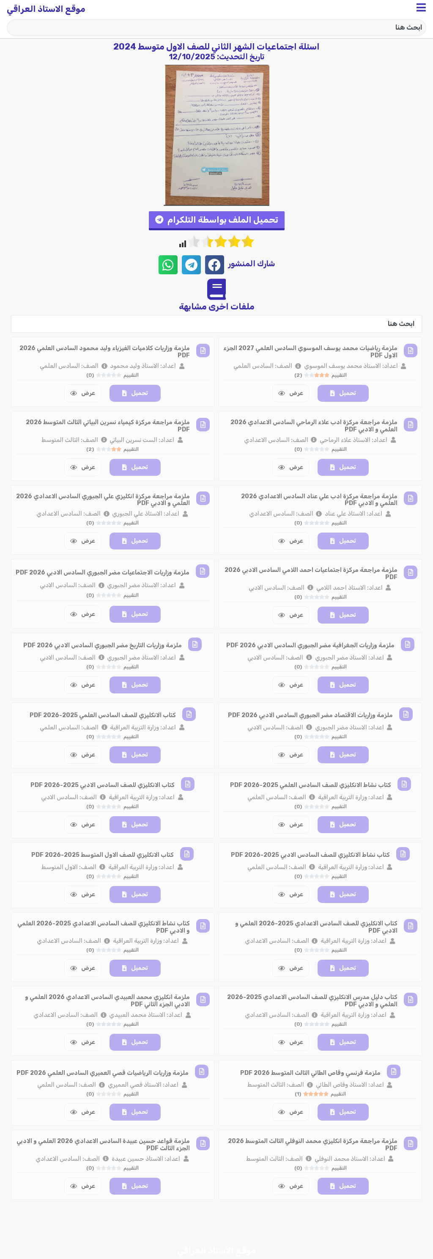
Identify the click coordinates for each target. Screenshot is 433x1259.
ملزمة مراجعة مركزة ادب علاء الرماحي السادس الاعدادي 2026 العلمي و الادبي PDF (313, 426)
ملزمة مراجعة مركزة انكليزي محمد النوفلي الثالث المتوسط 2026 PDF (312, 1145)
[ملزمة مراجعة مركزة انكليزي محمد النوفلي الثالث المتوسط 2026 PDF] (410, 1143)
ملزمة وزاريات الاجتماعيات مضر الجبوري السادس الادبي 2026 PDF (102, 572)
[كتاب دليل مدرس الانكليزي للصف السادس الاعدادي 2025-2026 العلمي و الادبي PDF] (410, 999)
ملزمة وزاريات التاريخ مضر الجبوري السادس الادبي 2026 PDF (102, 645)
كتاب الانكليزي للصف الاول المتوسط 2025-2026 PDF (102, 855)
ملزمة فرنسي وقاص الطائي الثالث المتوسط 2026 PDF (310, 1073)
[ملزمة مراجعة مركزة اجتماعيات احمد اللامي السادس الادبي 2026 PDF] (410, 572)
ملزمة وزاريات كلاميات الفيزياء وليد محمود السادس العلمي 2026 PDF (104, 352)
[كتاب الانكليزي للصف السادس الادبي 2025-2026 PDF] (188, 784)
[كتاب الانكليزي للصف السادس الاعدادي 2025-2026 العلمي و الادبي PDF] (410, 926)
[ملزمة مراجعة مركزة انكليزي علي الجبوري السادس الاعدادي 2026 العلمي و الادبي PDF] (203, 498)
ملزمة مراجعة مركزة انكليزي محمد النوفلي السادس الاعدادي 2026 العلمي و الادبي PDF (109, 1219)
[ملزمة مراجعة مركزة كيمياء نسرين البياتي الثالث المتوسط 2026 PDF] (203, 424)
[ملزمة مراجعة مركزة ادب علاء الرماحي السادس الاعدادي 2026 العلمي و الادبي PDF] (410, 424)
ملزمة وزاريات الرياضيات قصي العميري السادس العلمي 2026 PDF (102, 1073)
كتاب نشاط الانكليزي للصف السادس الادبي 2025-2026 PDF (310, 855)
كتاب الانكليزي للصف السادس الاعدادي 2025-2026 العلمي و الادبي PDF (316, 927)
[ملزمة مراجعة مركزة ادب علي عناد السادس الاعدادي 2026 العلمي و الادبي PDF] (410, 498)
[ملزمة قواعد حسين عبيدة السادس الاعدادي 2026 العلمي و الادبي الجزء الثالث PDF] (203, 1143)
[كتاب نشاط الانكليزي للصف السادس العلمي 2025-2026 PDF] (404, 784)
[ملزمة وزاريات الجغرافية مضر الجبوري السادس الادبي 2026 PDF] (407, 644)
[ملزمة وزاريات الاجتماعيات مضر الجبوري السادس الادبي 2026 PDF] (202, 571)
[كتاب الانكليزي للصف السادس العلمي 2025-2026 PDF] (189, 714)
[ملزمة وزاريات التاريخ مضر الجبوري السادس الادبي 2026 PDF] (195, 644)
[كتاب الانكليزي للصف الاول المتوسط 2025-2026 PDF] (187, 854)
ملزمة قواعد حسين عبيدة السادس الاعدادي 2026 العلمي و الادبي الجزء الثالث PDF (103, 1145)
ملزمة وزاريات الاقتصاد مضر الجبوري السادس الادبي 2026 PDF (310, 715)
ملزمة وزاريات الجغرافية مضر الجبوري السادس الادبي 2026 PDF (310, 645)
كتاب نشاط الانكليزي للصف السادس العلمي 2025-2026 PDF (310, 785)
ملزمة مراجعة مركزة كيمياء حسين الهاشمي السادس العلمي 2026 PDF (310, 1219)
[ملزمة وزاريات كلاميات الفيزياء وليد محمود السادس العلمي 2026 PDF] (203, 350)
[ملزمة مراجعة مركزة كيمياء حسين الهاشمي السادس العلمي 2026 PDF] (410, 1217)
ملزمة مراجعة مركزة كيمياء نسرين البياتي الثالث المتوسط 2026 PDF (108, 426)
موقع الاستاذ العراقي (46, 9)
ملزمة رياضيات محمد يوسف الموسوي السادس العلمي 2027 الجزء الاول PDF (310, 352)
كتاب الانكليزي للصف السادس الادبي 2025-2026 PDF (102, 785)
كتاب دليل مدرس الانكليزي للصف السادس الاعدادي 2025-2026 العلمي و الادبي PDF (312, 1001)
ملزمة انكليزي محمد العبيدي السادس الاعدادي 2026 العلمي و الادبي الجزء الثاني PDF (107, 1001)
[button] (217, 220)
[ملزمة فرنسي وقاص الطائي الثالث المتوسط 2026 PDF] (393, 1071)
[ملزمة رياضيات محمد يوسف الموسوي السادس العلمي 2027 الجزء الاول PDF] (410, 350)
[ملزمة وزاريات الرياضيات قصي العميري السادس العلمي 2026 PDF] (201, 1071)
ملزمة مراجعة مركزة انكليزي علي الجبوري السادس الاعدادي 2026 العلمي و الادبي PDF (103, 500)
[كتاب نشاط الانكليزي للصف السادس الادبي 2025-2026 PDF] (403, 854)
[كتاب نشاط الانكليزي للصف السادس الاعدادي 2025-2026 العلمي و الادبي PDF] (203, 926)
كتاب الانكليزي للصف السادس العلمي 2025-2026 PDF (103, 715)
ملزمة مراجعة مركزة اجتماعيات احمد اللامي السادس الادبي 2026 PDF (311, 573)
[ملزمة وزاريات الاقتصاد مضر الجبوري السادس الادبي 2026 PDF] (406, 714)
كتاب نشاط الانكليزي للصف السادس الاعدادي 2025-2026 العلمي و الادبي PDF (103, 927)
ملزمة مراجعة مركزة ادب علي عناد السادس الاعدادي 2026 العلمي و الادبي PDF (319, 500)
